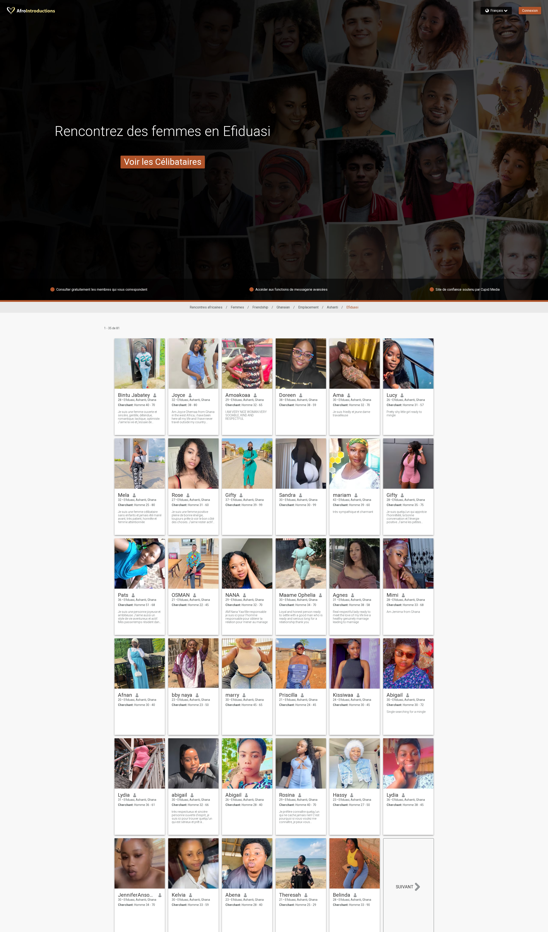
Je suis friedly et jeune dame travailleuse (351, 413)
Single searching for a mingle (406, 711)
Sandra (287, 495)
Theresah (290, 895)
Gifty (230, 495)
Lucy (392, 395)
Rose (177, 495)
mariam (342, 495)
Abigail (395, 695)
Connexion (530, 11)
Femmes (237, 307)
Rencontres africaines (206, 307)
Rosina (287, 795)
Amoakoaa (237, 395)
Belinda (341, 895)
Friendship (260, 307)
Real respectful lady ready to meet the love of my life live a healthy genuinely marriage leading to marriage (352, 617)
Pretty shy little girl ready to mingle (404, 413)
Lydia (124, 795)
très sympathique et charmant (353, 512)
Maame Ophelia (297, 595)
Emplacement (308, 307)
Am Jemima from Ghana (403, 611)
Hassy (340, 795)
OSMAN (181, 595)
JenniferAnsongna (136, 895)
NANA (232, 595)
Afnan (125, 695)
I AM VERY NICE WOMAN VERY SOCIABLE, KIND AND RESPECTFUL (246, 415)
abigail (179, 795)
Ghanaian (283, 307)
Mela (123, 495)
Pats (123, 595)
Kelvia (179, 895)
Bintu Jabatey (134, 395)
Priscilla (288, 695)
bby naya (182, 695)
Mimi (392, 595)
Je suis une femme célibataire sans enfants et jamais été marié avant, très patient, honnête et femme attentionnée (139, 517)
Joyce (178, 395)
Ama (338, 395)
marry (232, 695)
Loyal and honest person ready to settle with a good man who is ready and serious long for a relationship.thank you (301, 617)
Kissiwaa (343, 695)
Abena (232, 895)
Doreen (287, 395)
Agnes (340, 595)
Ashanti (332, 307)
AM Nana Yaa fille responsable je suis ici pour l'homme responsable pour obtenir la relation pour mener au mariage (246, 617)
